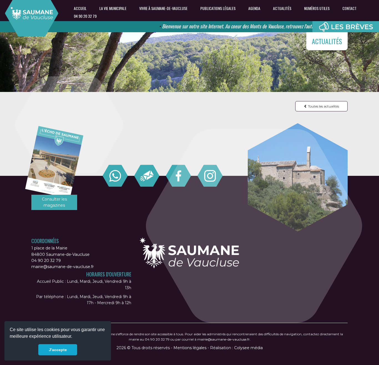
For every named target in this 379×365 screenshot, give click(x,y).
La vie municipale (113, 8)
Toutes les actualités (323, 106)
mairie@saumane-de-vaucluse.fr (62, 266)
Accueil (80, 8)
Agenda (254, 8)
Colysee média (248, 347)
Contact (349, 8)
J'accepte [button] (58, 350)
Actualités (282, 8)
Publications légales (218, 8)
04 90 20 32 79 (85, 16)
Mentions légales (189, 347)
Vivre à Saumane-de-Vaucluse (163, 8)
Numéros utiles (317, 8)
